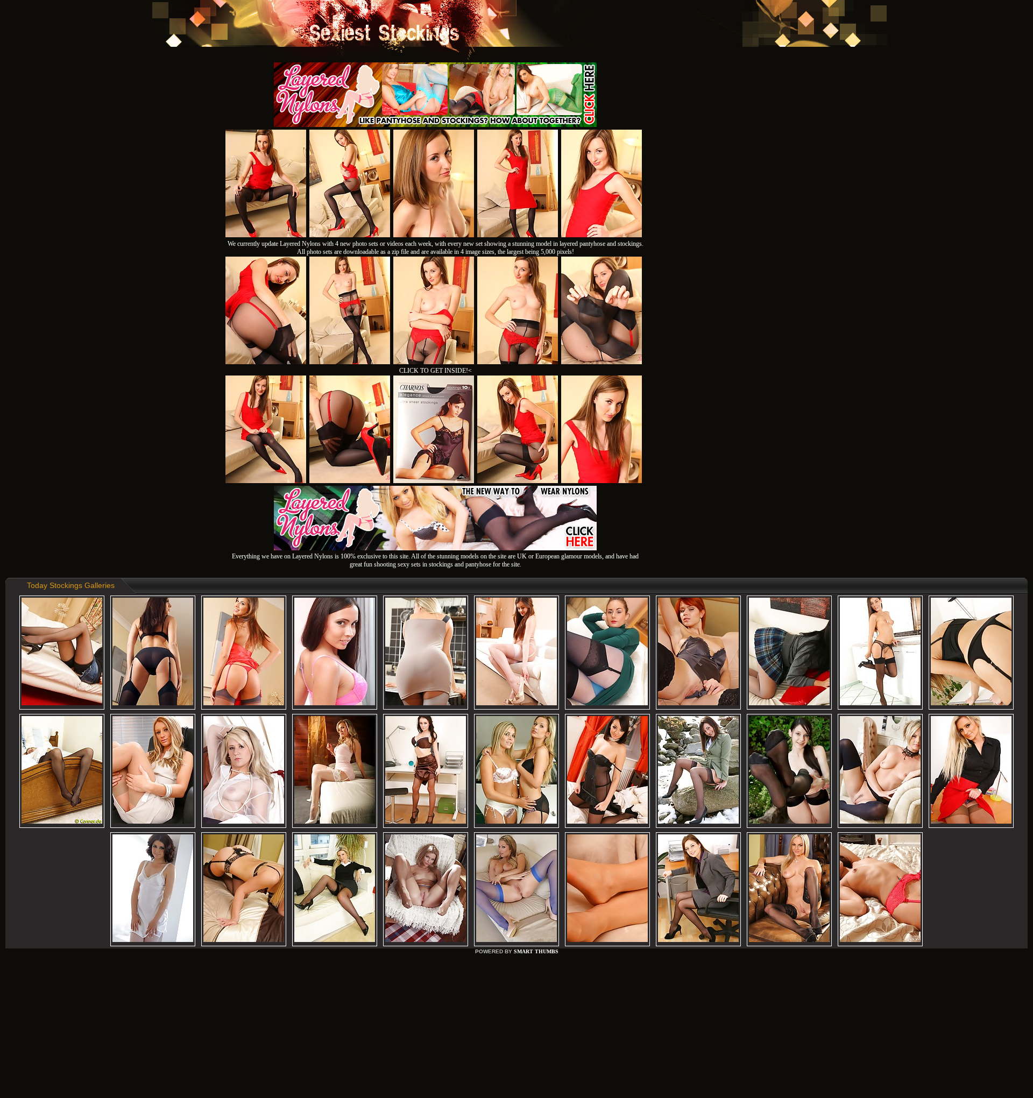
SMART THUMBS (536, 951)
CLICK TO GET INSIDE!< (435, 370)
